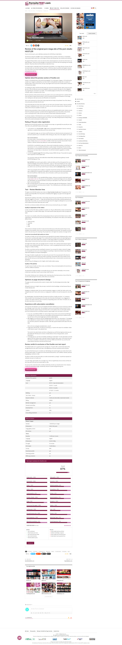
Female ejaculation (82, 122)
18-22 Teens (28, 583)
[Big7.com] (78, 229)
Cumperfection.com (86, 159)
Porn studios (81, 138)
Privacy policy (33, 631)
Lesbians (80, 131)
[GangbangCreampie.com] (78, 174)
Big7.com (84, 76)
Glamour (52, 551)
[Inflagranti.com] (64, 574)
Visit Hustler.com (31, 74)
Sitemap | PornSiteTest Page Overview (44, 631)
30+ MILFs (80, 108)
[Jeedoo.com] (78, 245)
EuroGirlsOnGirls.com (29, 561)
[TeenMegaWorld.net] (33, 587)
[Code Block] (44, 613)
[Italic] (33, 613)
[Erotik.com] (33, 574)
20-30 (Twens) (35, 551)
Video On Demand (76, 8)
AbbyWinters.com (86, 65)
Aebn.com (84, 36)
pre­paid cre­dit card (34, 179)
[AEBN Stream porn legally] (86, 21)
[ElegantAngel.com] (78, 168)
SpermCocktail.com (86, 179)
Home (28, 8)
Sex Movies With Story (82, 140)
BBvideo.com (84, 214)
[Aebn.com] (49, 574)
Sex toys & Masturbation (83, 143)
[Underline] (35, 613)
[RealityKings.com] (64, 587)
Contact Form (56, 631)
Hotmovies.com (86, 47)
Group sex (80, 127)
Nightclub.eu (84, 249)
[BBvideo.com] (78, 216)
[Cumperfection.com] (78, 161)
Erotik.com (84, 59)
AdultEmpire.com (86, 71)
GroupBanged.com (85, 207)
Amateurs (80, 110)
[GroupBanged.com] (78, 209)
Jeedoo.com (84, 243)
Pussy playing (64, 551)
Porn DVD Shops (81, 133)
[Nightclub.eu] (78, 251)
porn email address (42, 140)
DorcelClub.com (86, 88)
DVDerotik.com (85, 42)
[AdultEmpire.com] (78, 271)
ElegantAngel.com (85, 166)
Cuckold (80, 120)
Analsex (80, 113)
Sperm (69, 551)
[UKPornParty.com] (78, 300)
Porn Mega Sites (30, 34)
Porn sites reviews (37, 8)
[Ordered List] (39, 613)
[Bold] (31, 613)
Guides (47, 8)
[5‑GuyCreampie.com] (78, 187)
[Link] (46, 613)
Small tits (80, 145)
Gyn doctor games (82, 129)
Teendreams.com (86, 82)
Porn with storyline (58, 551)
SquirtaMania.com (68, 561)
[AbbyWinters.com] (78, 222)
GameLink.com (85, 53)
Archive (80, 115)
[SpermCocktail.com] (78, 181)
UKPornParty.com (85, 298)
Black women (48, 551)
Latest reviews (65, 8)
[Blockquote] (42, 613)
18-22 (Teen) (30, 551)
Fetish (79, 124)
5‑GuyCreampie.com (86, 185)
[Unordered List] (40, 613)
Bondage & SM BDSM (82, 117)
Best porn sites (55, 8)
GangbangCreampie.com (87, 172)
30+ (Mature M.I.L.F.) (42, 551)
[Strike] (37, 613)
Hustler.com (30, 543)
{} (47, 612)
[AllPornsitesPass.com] (49, 587)
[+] (49, 612)
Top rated (81, 33)
